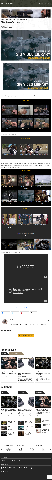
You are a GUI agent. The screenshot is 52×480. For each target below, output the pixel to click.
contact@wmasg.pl (5, 474)
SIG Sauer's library (22, 19)
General (13, 19)
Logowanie (47, 3)
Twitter (21, 467)
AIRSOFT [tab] (4, 392)
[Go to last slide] (1, 449)
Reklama (3, 8)
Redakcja (3, 460)
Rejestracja (40, 3)
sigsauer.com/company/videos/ (23, 307)
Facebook (5, 467)
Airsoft (8, 19)
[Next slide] (50, 449)
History (8, 460)
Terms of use (28, 460)
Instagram (35, 467)
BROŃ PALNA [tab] (21, 392)
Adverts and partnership (17, 460)
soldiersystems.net (10, 307)
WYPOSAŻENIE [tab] (39, 392)
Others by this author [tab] (15, 353)
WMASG (2, 19)
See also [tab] (4, 353)
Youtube (13, 467)
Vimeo (27, 467)
